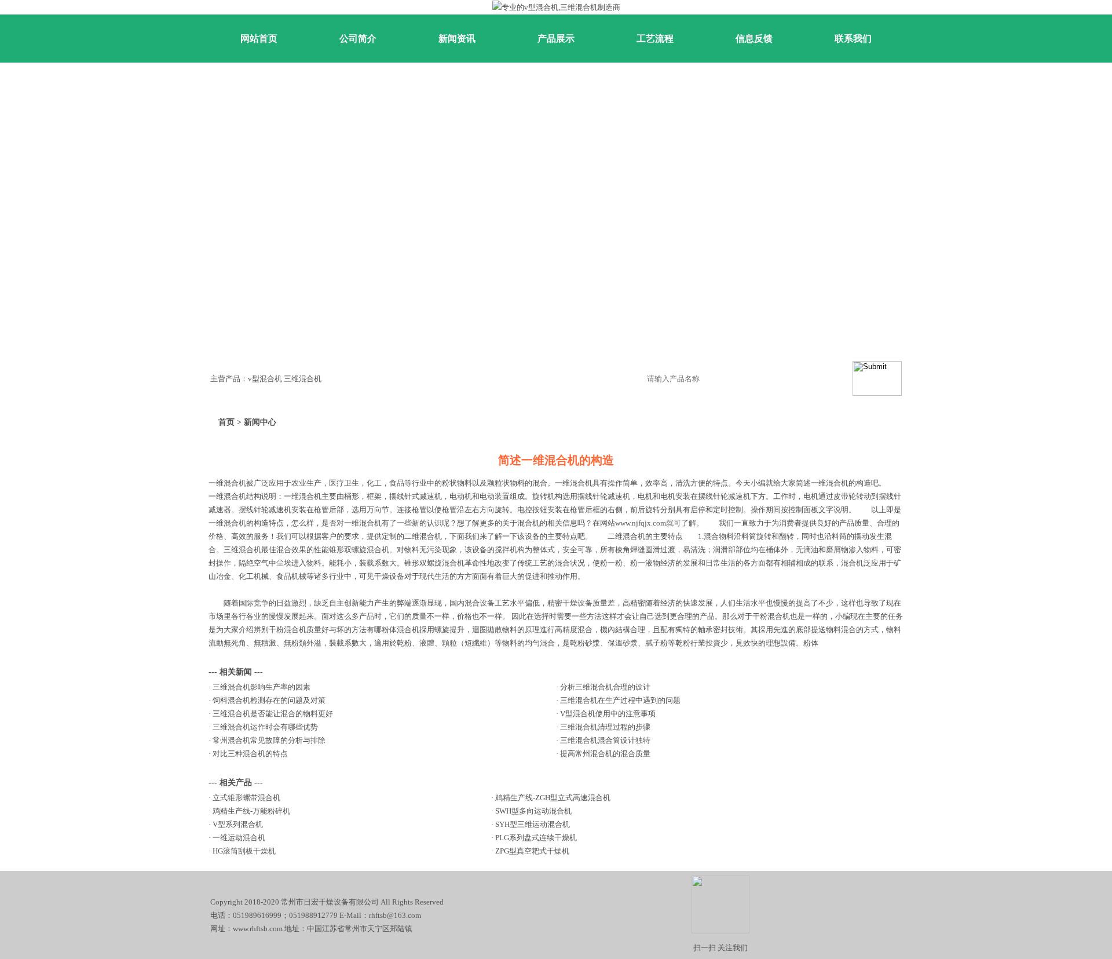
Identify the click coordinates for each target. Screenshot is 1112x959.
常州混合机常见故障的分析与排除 (269, 740)
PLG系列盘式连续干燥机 (536, 837)
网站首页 (258, 38)
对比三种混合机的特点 (250, 753)
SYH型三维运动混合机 (532, 824)
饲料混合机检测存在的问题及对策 (269, 700)
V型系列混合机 (238, 824)
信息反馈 (754, 38)
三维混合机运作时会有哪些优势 (265, 727)
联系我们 (853, 38)
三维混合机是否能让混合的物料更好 (273, 713)
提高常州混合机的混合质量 (605, 753)
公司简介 (357, 38)
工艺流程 (655, 38)
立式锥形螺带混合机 (246, 797)
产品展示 (556, 38)
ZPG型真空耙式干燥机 (532, 851)
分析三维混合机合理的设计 (605, 687)
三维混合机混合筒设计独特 (605, 740)
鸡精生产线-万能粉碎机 (251, 811)
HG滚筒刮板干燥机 (244, 851)
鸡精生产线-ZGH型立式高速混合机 (552, 797)
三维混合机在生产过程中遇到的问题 (620, 700)
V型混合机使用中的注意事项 (608, 713)
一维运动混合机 (239, 837)
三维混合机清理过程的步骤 (605, 727)
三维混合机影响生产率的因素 (261, 687)
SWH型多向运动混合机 (533, 811)
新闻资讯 (456, 38)
